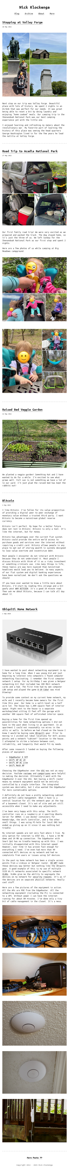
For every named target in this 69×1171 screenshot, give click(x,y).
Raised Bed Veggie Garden (22, 409)
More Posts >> (34, 1157)
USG (43, 770)
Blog (17, 13)
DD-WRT (53, 863)
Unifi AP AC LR (17, 760)
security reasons (42, 877)
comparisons (44, 773)
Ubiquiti (40, 733)
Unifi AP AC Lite (18, 762)
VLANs (5, 874)
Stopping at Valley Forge (22, 22)
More (52, 13)
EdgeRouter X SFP (18, 757)
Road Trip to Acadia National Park (30, 151)
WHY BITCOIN (21, 588)
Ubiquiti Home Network (20, 609)
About (41, 13)
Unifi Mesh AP (16, 765)
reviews (27, 773)
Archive (29, 13)
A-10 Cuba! (43, 689)
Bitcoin (8, 500)
